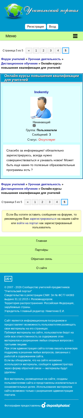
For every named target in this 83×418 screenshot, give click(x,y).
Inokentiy (41, 92)
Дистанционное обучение (19, 63)
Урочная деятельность (44, 59)
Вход (52, 26)
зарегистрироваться (43, 218)
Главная (41, 240)
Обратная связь (41, 259)
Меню (11, 36)
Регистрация (35, 26)
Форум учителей (13, 59)
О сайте (41, 268)
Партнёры (41, 250)
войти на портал (28, 223)
